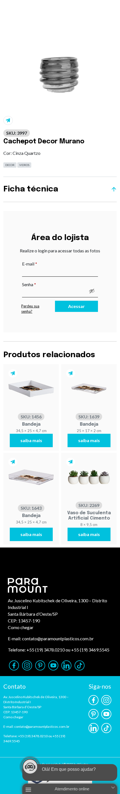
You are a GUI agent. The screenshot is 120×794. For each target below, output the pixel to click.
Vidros (24, 165)
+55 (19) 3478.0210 (46, 649)
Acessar (76, 306)
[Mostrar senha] (92, 291)
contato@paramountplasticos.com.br (58, 638)
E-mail (41, 263)
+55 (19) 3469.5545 (90, 649)
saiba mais (31, 440)
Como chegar (20, 627)
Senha (40, 284)
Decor (10, 165)
